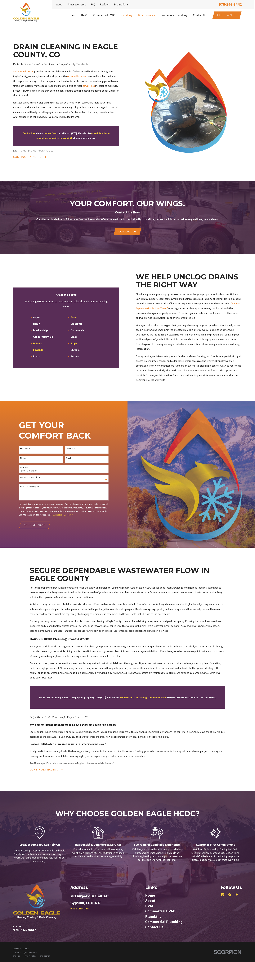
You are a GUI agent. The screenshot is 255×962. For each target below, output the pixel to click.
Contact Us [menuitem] (199, 15)
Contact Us (127, 231)
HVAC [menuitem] (84, 15)
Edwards (38, 350)
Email (68, 458)
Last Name (70, 448)
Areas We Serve (77, 4)
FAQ (93, 4)
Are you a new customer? (31, 477)
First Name (25, 448)
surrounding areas (76, 76)
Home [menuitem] (71, 15)
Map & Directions (80, 908)
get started (227, 15)
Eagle (74, 343)
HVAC (149, 906)
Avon (74, 317)
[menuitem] (16, 955)
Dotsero (37, 343)
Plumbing (153, 916)
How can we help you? (30, 486)
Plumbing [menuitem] (126, 15)
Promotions (121, 4)
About (59, 4)
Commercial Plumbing (164, 921)
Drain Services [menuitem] (146, 15)
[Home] (26, 12)
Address (24, 467)
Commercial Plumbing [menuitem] (174, 15)
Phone (23, 458)
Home (150, 895)
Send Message (35, 525)
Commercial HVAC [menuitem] (104, 15)
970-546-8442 (230, 4)
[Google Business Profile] (222, 894)
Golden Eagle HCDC (23, 71)
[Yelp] (229, 894)
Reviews (105, 4)
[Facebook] (237, 894)
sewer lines (89, 85)
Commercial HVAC (160, 911)
